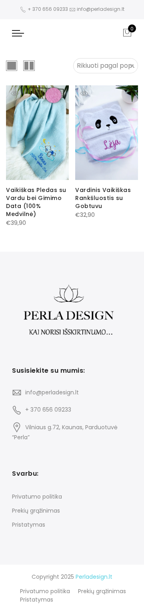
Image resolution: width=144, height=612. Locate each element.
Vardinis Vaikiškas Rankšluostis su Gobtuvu (103, 198)
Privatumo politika (37, 497)
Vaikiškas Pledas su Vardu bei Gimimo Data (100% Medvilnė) (36, 202)
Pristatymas (28, 525)
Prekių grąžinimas (36, 511)
